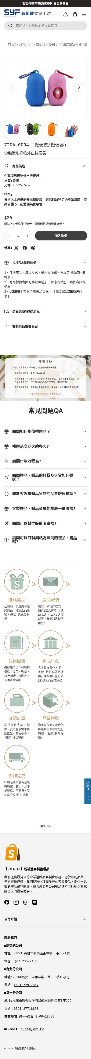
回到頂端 (45, 826)
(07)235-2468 (25, 961)
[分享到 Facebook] (25, 248)
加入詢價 (61, 236)
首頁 (11, 45)
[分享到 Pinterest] (33, 248)
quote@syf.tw (32, 1029)
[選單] (84, 14)
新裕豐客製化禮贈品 (25, 1048)
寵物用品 (25, 45)
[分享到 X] (16, 248)
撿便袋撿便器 (45, 45)
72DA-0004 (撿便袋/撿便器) (35, 144)
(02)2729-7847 (26, 985)
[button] (75, 14)
